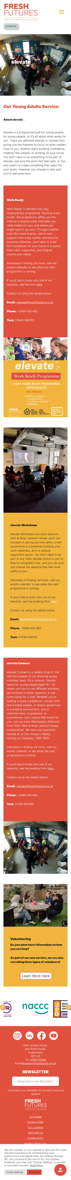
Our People (35, 1116)
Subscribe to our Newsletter (35, 1081)
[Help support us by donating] (60, 1170)
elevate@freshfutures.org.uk (35, 302)
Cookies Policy (35, 1138)
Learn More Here (36, 976)
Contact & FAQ (35, 1122)
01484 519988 (38, 1059)
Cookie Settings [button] (14, 1172)
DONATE (11, 26)
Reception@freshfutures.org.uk (39, 1063)
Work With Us (35, 1132)
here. (51, 768)
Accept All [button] (34, 1172)
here (39, 284)
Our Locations (35, 1127)
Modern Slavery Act (35, 1143)
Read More (36, 1165)
